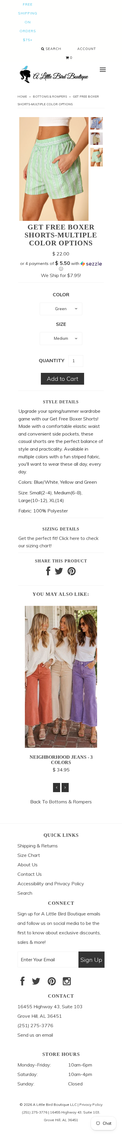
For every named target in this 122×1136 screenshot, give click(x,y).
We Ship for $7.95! (61, 275)
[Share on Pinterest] (72, 573)
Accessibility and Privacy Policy (50, 883)
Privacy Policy (90, 1104)
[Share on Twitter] (58, 573)
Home (22, 96)
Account (86, 49)
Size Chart (28, 855)
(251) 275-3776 (34, 1112)
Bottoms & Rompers (50, 96)
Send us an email (35, 1035)
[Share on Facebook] (48, 573)
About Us (27, 865)
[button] (61, 266)
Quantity (51, 360)
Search (52, 49)
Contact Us (29, 874)
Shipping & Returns (37, 846)
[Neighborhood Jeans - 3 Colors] (61, 746)
